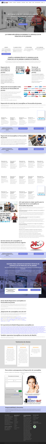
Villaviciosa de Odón (32, 333)
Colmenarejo (40, 327)
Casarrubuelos (14, 327)
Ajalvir (1, 326)
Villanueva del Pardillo (23, 333)
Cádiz (23, 317)
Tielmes (25, 331)
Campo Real (10, 327)
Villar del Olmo (28, 333)
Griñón (44, 328)
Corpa (43, 327)
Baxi (26, 418)
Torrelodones (2, 332)
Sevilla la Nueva (19, 331)
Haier (26, 425)
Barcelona (16, 317)
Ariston (24, 418)
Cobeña (26, 327)
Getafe (42, 328)
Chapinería (17, 327)
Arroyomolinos (32, 326)
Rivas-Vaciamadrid (29, 330)
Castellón (2, 318)
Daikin (26, 421)
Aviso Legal (35, 416)
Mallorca (15, 319)
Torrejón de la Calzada (36, 331)
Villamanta (4, 333)
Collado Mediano (29, 327)
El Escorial (16, 328)
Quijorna (23, 330)
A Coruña (18, 316)
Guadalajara (16, 318)
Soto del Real (22, 331)
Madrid (10, 319)
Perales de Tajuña (9, 330)
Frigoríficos (6, 2)
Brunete (2, 327)
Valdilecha (31, 332)
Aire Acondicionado (37, 2)
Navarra (19, 319)
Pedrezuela (5, 330)
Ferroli (26, 423)
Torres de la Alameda (6, 332)
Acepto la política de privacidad (10, 389)
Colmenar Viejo (37, 327)
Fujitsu (28, 423)
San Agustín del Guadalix (35, 330)
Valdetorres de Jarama (27, 332)
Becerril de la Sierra (38, 326)
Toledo (23, 320)
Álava (20, 316)
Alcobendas (8, 326)
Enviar (20, 391)
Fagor (29, 422)
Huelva (21, 318)
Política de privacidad (36, 417)
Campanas (30, 2)
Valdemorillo (14, 332)
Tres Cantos (11, 332)
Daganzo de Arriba (9, 328)
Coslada (2, 328)
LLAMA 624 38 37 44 (23, 24)
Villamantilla (7, 333)
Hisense (29, 425)
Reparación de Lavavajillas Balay (4, 162)
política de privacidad (16, 394)
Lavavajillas (10, 2)
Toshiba (29, 437)
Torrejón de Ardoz (31, 331)
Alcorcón (11, 326)
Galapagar (40, 328)
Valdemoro (17, 332)
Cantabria (25, 317)
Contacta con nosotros (39, 128)
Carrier (28, 419)
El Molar (18, 328)
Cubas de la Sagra (5, 328)
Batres (35, 326)
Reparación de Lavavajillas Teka (22, 162)
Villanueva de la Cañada (12, 333)
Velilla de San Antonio (40, 332)
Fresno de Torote (27, 328)
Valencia (25, 320)
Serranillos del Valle (14, 331)
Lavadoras (3, 2)
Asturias (8, 317)
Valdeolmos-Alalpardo (21, 332)
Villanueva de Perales (17, 333)
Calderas (42, 2)
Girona (11, 318)
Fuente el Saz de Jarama (36, 328)
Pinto (12, 330)
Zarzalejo (36, 333)
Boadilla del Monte (43, 326)
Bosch (24, 419)
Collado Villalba (33, 327)
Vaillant (26, 438)
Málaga (12, 319)
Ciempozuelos (23, 327)
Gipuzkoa (19, 318)
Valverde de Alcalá (35, 332)
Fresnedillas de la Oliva (22, 328)
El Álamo (13, 328)
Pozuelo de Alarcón (15, 330)
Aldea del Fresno (14, 326)
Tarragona (13, 320)
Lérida (7, 319)
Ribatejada (25, 330)
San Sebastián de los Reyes (8, 331)
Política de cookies (36, 418)
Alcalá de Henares (4, 326)
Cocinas (33, 2)
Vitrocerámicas (19, 2)
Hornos (27, 2)
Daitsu (27, 421)
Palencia (23, 319)
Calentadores (23, 2)
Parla (3, 330)
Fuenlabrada (31, 328)
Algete (17, 326)
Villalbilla (2, 333)
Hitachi (31, 425)
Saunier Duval (25, 435)
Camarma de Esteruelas (6, 327)
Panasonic (25, 433)
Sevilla (9, 320)
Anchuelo (22, 326)
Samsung (28, 435)
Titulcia (27, 331)
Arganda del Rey (28, 326)
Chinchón (20, 327)
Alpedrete (20, 326)
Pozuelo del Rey (20, 330)
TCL (27, 436)
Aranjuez (25, 326)
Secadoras (14, 2)
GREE (24, 424)
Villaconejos (44, 332)
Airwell (26, 417)
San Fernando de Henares (41, 330)
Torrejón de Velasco (41, 331)
